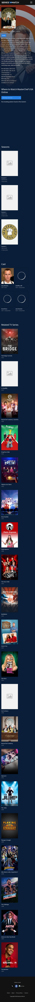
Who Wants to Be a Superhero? (9, 872)
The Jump (4, 808)
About (13, 993)
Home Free (4, 646)
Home (8, 993)
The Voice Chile (5, 582)
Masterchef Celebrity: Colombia (9, 419)
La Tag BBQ (4, 388)
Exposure (3, 776)
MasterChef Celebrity (7, 743)
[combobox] (11, 97)
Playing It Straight (6, 840)
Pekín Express (5, 549)
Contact (26, 993)
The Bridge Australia (6, 356)
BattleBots (4, 614)
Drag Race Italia (5, 452)
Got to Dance (4, 711)
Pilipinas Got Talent (6, 484)
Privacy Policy (19, 993)
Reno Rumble (4, 517)
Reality (3, 35)
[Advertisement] (17, 125)
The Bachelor (4, 969)
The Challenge (5, 904)
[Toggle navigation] (31, 2)
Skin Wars (4, 678)
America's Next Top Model (8, 937)
